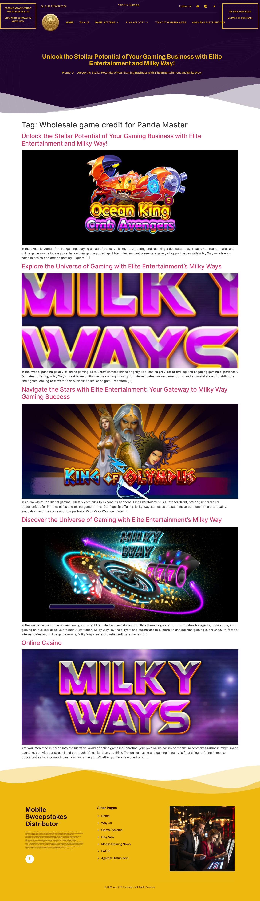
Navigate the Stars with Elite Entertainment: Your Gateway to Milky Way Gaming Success (124, 393)
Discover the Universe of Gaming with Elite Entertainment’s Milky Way (122, 519)
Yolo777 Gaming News (170, 22)
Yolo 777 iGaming (128, 5)
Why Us (84, 22)
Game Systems (105, 22)
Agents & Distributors (208, 22)
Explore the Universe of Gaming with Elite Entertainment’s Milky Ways (122, 266)
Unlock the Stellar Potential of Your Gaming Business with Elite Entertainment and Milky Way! (112, 139)
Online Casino (42, 642)
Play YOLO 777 (135, 22)
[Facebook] (29, 859)
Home (70, 22)
